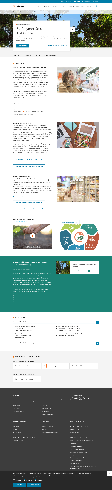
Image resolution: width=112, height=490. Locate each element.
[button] (72, 399)
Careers (62, 1)
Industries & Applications (50, 55)
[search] (97, 6)
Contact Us (68, 1)
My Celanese (77, 1)
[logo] (18, 6)
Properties (37, 55)
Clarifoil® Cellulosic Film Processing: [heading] (23, 343)
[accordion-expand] (97, 343)
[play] (32, 235)
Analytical (39, 480)
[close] (109, 473)
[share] (72, 29)
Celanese (15, 12)
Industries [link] (38, 6)
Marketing (29, 480)
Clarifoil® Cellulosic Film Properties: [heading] (23, 322)
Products (22, 12)
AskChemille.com (86, 1)
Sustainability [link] (70, 6)
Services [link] (62, 6)
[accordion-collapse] (97, 322)
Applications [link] (47, 6)
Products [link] (55, 6)
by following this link (73, 475)
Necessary (18, 480)
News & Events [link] (80, 6)
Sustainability (27, 55)
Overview (17, 55)
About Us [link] (89, 6)
